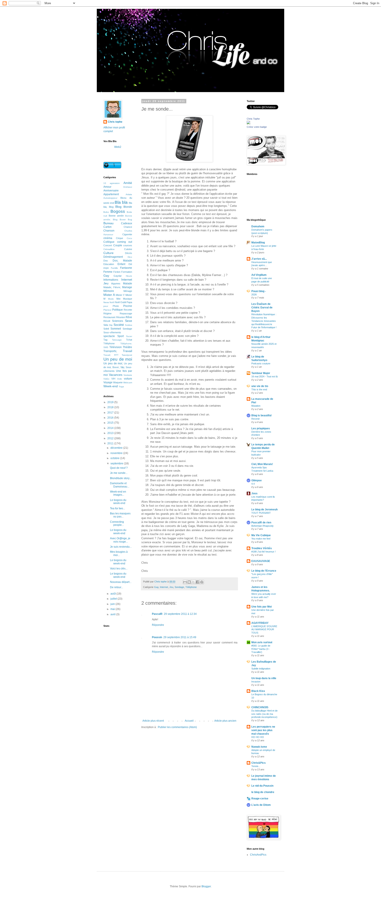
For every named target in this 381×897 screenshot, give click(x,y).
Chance (128, 227)
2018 (110, 407)
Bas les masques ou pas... (120, 515)
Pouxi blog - (258, 291)
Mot (118, 298)
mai (113, 609)
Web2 (117, 146)
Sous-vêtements (112, 332)
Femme (107, 271)
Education (108, 264)
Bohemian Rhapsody (262, 525)
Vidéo (106, 379)
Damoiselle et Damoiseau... (119, 485)
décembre (116, 447)
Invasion (255, 681)
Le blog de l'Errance (263, 570)
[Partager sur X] (193, 582)
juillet (114, 598)
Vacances (115, 374)
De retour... (116, 587)
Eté (130, 264)
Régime (107, 313)
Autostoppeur (110, 198)
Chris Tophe (253, 118)
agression (115, 183)
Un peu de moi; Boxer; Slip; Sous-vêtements (117, 367)
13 (104, 183)
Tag (105, 339)
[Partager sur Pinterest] (202, 582)
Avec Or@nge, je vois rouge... (120, 540)
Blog (118, 206)
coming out (124, 241)
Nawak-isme (259, 746)
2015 (110, 422)
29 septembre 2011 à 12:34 (180, 613)
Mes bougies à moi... (119, 553)
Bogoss (117, 211)
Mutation (255, 405)
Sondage (179, 587)
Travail (127, 351)
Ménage (127, 291)
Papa (129, 302)
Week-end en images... (118, 493)
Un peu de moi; (113, 363)
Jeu (171, 587)
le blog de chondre (262, 792)
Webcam (127, 382)
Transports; (110, 351)
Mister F (120, 295)
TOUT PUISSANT (261, 513)
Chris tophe (115, 121)
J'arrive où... (259, 258)
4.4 (253, 483)
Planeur (107, 310)
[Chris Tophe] (248, 123)
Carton (107, 226)
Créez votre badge (257, 127)
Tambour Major (260, 373)
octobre (115, 458)
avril (113, 614)
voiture (128, 378)
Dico (130, 257)
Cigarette (127, 234)
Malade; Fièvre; (112, 287)
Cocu (129, 238)
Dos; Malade (122, 260)
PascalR (157, 613)
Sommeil (115, 328)
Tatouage (117, 340)
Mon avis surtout (261, 642)
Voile (119, 379)
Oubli (123, 302)
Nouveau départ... (120, 582)
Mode (111, 299)
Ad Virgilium (259, 274)
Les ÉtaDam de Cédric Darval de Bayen (262, 307)
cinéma (107, 238)
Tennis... (255, 766)
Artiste (129, 194)
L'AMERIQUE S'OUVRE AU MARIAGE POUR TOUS (264, 629)
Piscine (127, 306)
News (106, 302)
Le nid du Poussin (262, 785)
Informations (110, 279)
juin (113, 604)
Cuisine (128, 249)
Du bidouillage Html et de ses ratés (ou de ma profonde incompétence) (264, 714)
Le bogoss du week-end (118, 502)
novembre (116, 453)
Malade (127, 283)
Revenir (255, 418)
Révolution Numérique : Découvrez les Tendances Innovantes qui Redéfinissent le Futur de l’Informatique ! (263, 321)
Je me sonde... (118, 472)
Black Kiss (258, 691)
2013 (110, 433)
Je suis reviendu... (121, 546)
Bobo (106, 212)
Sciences (117, 320)
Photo (116, 306)
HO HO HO (257, 737)
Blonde (127, 206)
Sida (105, 325)
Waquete (118, 382)
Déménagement (113, 256)
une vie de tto (259, 386)
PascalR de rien (261, 522)
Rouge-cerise (259, 798)
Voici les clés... (118, 568)
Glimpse (256, 480)
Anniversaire (111, 190)
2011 (110, 443)
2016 (110, 417)
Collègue (108, 241)
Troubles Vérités (261, 548)
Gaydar (118, 275)
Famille (114, 268)
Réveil (106, 321)
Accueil (189, 720)
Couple (117, 245)
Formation (126, 272)
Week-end (110, 386)
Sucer (129, 336)
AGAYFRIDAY (260, 623)
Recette (128, 309)
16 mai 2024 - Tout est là (264, 376)
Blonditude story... (120, 478)
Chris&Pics (258, 762)
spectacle (109, 336)
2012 (110, 438)
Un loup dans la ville (263, 678)
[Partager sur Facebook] (197, 582)
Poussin (157, 637)
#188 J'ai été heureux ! (263, 551)
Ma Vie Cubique (261, 535)
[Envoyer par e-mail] (185, 582)
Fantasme (126, 267)
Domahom (257, 226)
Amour (107, 186)
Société (119, 324)
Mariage (127, 287)
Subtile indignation (260, 668)
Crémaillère (109, 249)
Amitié (127, 183)
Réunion (120, 317)
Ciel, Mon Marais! (262, 464)
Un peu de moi (117, 359)
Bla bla (121, 202)
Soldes (128, 325)
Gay (156, 587)
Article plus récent (153, 720)
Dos (105, 260)
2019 (110, 402)
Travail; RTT (110, 355)
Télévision (115, 347)
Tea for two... (117, 508)
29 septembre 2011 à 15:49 (179, 637)
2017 (110, 412)
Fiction (116, 272)
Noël (117, 302)
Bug (130, 219)
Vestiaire (127, 375)
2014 (110, 428)
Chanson (108, 230)
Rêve (129, 317)
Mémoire (108, 291)
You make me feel (260, 538)
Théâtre (127, 347)
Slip (111, 325)
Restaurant (109, 317)
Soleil (106, 328)
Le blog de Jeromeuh (264, 509)
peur (105, 306)
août (113, 593)
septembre (117, 463)
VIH (113, 378)
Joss (254, 493)
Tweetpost (127, 355)
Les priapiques (260, 428)
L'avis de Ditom (261, 804)
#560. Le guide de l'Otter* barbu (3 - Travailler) (260, 649)
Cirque (119, 238)
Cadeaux (126, 223)
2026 (254, 294)
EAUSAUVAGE (260, 561)
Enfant (121, 264)
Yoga (121, 386)
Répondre (158, 624)
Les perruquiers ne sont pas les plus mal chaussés (263, 730)
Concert (107, 245)
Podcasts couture (260, 363)
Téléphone (191, 587)
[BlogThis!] (189, 582)
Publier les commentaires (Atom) (177, 727)
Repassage (126, 313)
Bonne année (116, 215)
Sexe (128, 320)
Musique (127, 298)
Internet (164, 587)
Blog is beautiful (261, 415)
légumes (115, 283)
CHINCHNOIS (259, 707)
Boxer (123, 219)
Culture (108, 253)
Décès (128, 253)
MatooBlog (258, 242)
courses (127, 245)
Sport (120, 336)
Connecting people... (117, 523)
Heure (129, 276)
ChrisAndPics (258, 854)
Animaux (127, 187)
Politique (117, 309)
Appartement (111, 194)
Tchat (129, 339)
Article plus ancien (225, 720)
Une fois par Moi (261, 606)
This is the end (259, 389)
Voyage (107, 382)
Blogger (206, 886)
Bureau (108, 223)
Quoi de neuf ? (119, 467)
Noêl (112, 302)
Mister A (109, 295)
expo (106, 268)
